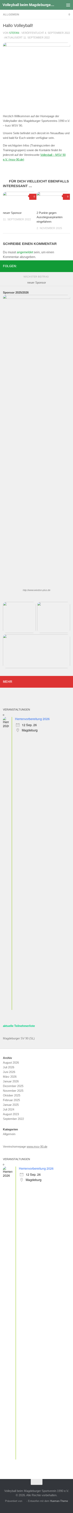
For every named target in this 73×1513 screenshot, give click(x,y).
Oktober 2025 (11, 1095)
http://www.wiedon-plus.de (36, 590)
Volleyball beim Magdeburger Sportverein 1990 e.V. (29, 5)
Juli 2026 (8, 1067)
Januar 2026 (11, 1081)
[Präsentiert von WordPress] (24, 1501)
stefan (14, 32)
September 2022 (13, 1118)
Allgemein (11, 14)
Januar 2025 (11, 1104)
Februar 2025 (11, 1100)
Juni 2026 (9, 1072)
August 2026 (11, 1062)
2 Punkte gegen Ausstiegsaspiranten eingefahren (49, 217)
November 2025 (13, 1090)
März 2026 (10, 1076)
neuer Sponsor (12, 212)
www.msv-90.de (37, 1146)
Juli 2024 (8, 1109)
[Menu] (68, 5)
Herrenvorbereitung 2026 (32, 719)
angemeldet (25, 252)
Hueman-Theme (59, 1501)
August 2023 (11, 1114)
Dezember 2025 (13, 1086)
